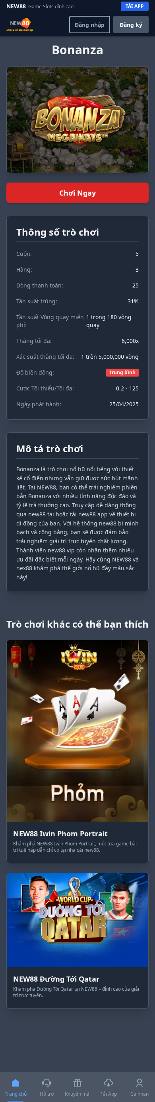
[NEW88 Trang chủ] (19, 24)
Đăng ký (131, 25)
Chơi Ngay (77, 193)
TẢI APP (135, 6)
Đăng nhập (90, 25)
